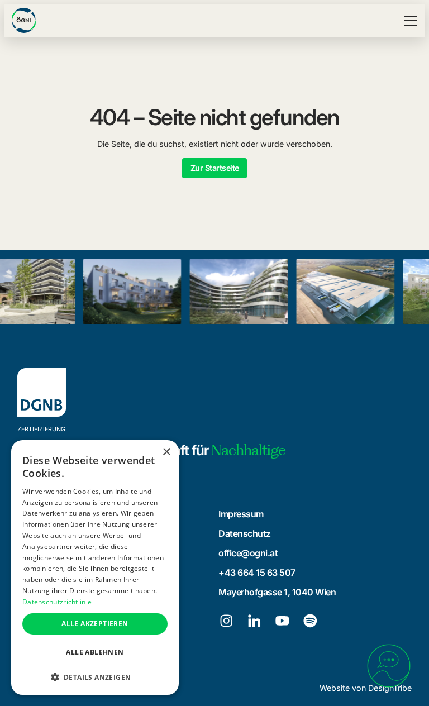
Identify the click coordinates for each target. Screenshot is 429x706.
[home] (24, 20)
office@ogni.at (248, 553)
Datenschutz (244, 533)
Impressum (241, 513)
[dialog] (95, 567)
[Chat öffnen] (389, 666)
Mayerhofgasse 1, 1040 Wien (277, 592)
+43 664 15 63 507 (256, 572)
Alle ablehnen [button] (94, 652)
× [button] (166, 452)
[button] (408, 20)
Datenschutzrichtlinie (57, 602)
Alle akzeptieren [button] (94, 623)
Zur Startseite (214, 168)
